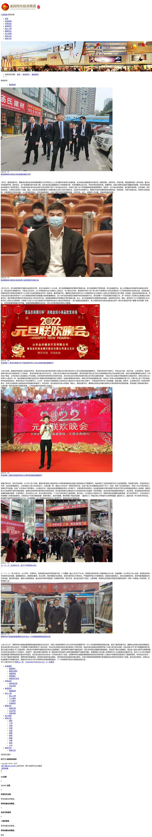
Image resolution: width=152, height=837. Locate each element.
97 (33, 662)
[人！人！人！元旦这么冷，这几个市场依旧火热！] (57, 561)
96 (31, 662)
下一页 (48, 662)
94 (28, 662)
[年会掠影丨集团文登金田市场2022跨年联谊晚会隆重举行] (57, 471)
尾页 (52, 662)
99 (36, 662)
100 (38, 662)
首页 (6, 19)
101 (41, 662)
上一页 (21, 662)
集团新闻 (35, 74)
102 (43, 662)
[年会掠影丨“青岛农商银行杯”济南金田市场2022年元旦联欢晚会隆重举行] (50, 359)
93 (26, 662)
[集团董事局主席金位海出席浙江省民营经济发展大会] (57, 276)
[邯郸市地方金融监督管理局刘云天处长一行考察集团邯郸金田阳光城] (57, 633)
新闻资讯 (26, 74)
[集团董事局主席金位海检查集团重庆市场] (57, 170)
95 (30, 662)
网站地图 (4, 768)
